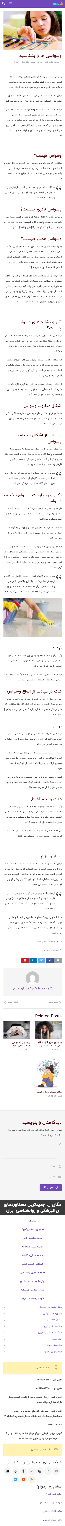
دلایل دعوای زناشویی (52, 1520)
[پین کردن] (25, 960)
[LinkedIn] (48, 1471)
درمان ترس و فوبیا (53, 1351)
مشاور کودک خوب (53, 1319)
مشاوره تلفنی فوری (53, 1326)
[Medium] (7, 1471)
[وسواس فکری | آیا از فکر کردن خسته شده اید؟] (48, 1030)
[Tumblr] (23, 1471)
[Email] (56, 1471)
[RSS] (32, 1479)
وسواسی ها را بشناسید (43, 941)
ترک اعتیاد (57, 1339)
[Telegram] (15, 1479)
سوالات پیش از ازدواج (51, 1502)
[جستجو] (3, 4)
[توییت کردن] (41, 960)
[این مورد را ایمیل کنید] (58, 960)
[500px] (15, 1471)
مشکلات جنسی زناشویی (50, 1332)
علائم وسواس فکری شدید (49, 1092)
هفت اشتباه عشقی (52, 1511)
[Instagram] (40, 1471)
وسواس (55, 950)
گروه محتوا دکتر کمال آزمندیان (26, 62)
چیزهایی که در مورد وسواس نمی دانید (20, 1043)
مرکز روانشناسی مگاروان (50, 1307)
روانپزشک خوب (54, 1345)
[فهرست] (10, 4)
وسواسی (46, 950)
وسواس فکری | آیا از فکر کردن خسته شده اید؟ (50, 1043)
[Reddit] (23, 1479)
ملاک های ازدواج (54, 1494)
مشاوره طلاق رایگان (52, 1313)
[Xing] (32, 1471)
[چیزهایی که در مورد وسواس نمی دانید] (16, 1030)
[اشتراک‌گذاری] (50, 960)
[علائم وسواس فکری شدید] (48, 1073)
